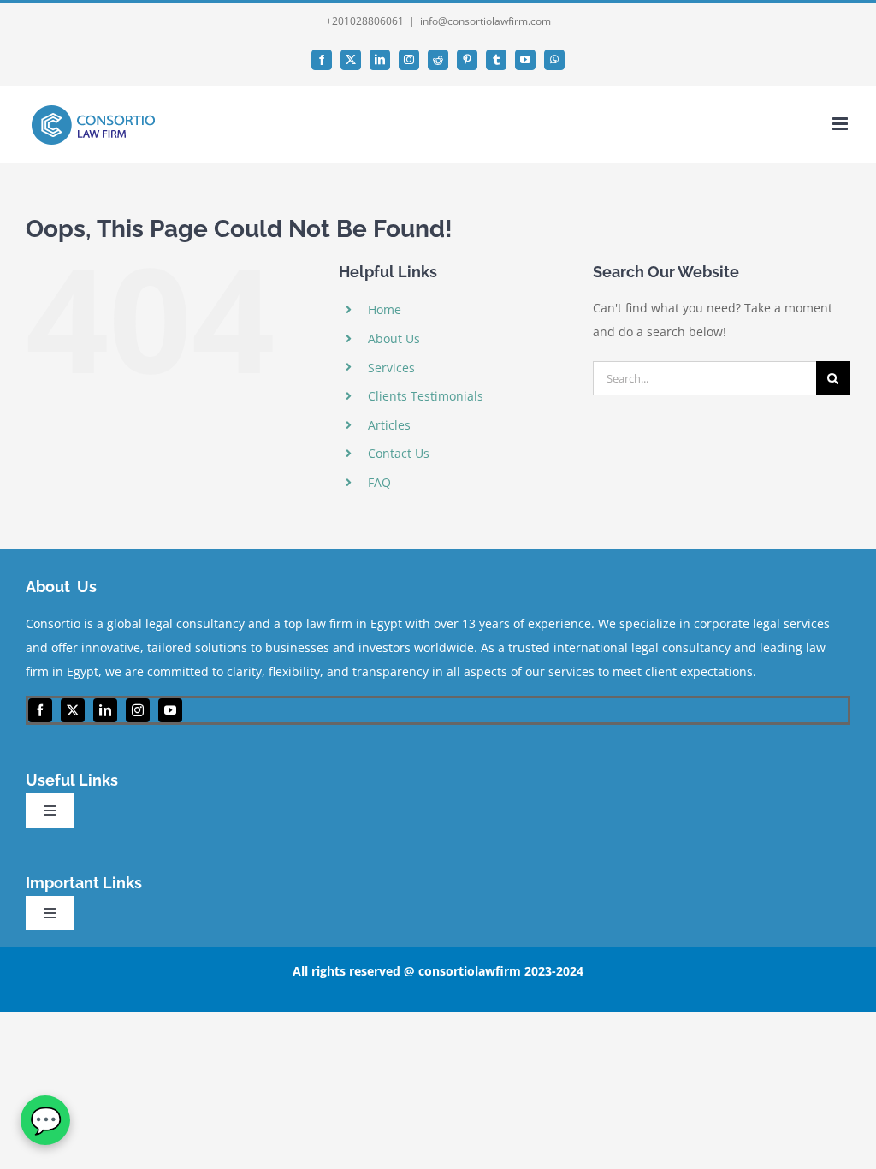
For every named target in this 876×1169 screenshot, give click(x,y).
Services (391, 367)
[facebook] (40, 710)
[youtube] (170, 710)
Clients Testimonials (425, 396)
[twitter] (73, 710)
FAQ (379, 482)
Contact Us (398, 453)
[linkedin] (105, 710)
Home (384, 309)
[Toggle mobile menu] (841, 124)
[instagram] (138, 710)
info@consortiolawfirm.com (485, 21)
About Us (394, 338)
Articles (389, 425)
